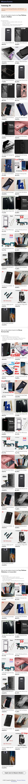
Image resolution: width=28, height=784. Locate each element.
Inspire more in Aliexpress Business (14, 772)
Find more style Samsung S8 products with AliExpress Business (13, 9)
